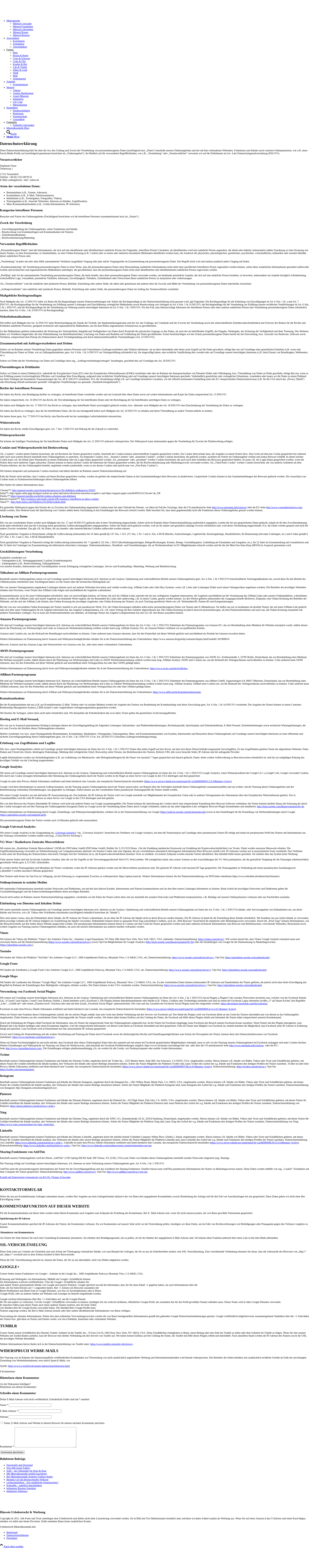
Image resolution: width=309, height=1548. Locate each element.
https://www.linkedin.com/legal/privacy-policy (46, 1145)
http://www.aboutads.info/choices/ (229, 507)
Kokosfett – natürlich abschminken (24, 1485)
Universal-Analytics (66, 832)
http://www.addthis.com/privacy (79, 1171)
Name (4, 1405)
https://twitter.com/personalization (17, 1069)
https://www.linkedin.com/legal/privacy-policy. (39, 1142)
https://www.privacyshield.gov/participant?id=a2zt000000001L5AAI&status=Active (188, 781)
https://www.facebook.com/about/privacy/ (33, 1037)
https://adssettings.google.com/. (16, 945)
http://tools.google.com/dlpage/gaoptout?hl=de (280, 806)
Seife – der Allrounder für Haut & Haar (26, 1471)
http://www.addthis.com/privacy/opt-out (127, 1171)
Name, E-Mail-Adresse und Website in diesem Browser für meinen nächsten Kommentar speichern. (54, 1423)
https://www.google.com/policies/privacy (70, 942)
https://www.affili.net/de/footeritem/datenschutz (177, 692)
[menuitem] (157, 28)
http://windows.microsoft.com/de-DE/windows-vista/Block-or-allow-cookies (60, 499)
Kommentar (7, 1446)
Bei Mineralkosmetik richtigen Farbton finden (29, 1476)
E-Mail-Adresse (9, 1411)
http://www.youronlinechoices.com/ (284, 507)
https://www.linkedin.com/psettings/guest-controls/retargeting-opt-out (116, 1145)
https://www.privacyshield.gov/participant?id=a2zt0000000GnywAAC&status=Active (191, 1009)
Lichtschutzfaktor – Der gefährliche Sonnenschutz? (32, 1482)
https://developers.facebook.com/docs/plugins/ (244, 1003)
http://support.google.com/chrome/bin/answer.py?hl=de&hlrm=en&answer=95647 (53, 490)
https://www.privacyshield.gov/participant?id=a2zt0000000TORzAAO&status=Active (167, 1066)
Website (4, 1417)
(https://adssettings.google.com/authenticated (22, 814)
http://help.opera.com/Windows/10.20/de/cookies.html (38, 502)
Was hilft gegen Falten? (18, 1468)
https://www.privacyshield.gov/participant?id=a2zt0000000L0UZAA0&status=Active (254, 1142)
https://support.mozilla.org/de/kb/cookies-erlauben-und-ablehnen (43, 496)
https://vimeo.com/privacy (211, 939)
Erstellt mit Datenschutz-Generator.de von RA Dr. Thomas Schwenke (35, 1177)
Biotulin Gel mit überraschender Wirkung (27, 1479)
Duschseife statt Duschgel (19, 1465)
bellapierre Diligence (17, 1491)
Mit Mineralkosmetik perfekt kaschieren (26, 1473)
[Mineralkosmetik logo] (24, 15)
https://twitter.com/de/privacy (251, 1066)
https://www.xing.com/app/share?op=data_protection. (27, 1124)
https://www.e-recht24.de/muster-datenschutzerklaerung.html (39, 1366)
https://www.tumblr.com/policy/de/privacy (111, 1344)
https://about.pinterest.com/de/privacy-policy (32, 1106)
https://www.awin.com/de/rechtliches (168, 668)
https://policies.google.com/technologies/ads (183, 812)
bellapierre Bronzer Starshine (21, 1488)
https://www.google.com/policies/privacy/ (193, 957)
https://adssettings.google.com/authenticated (247, 957)
